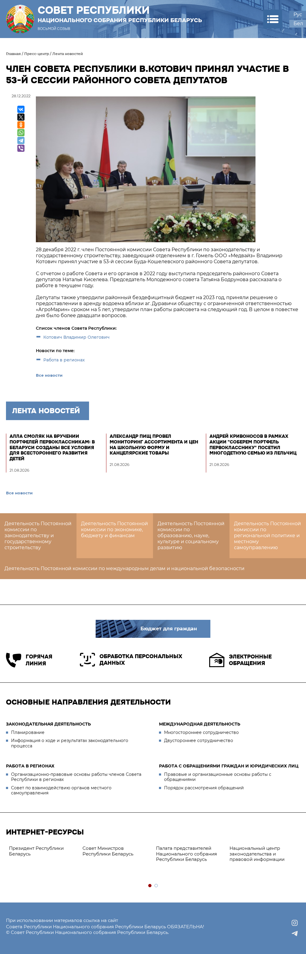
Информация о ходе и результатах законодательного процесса (69, 743)
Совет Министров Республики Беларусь (107, 851)
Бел (298, 23)
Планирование (28, 732)
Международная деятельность (199, 724)
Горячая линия (39, 660)
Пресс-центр (36, 54)
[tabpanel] (42, 851)
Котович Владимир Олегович (76, 337)
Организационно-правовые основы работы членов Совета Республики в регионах (76, 777)
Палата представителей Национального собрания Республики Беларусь (186, 853)
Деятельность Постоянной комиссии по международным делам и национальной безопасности (124, 568)
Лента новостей (67, 54)
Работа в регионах (64, 360)
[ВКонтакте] (21, 109)
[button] (272, 19)
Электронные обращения (250, 660)
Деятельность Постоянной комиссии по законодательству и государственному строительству (37, 535)
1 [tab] (150, 886)
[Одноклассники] (21, 124)
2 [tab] (156, 886)
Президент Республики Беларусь (36, 851)
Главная (13, 54)
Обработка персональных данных (141, 660)
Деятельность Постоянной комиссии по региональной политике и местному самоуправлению (267, 535)
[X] (21, 117)
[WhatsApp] (21, 132)
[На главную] (20, 19)
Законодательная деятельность (48, 724)
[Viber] (21, 148)
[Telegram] (21, 140)
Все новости (49, 375)
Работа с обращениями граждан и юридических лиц (229, 766)
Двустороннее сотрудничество (198, 740)
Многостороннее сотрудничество (201, 732)
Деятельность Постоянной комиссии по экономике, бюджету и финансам (114, 529)
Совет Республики (120, 14)
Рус (297, 14)
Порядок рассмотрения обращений (204, 788)
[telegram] (294, 933)
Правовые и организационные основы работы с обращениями (217, 777)
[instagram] (294, 922)
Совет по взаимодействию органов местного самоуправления (61, 790)
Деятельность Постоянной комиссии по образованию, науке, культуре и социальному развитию (190, 535)
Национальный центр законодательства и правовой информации (257, 853)
